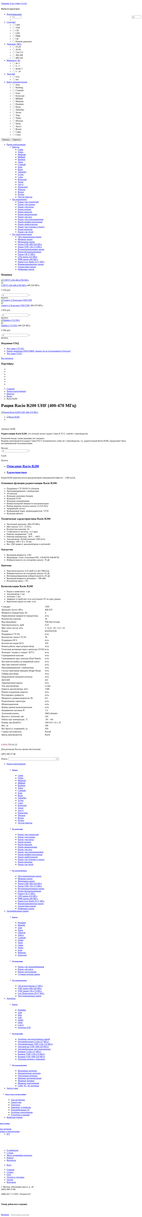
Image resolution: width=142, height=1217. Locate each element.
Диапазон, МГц (14, 44)
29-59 (18, 49)
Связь (18, 132)
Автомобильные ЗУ (20, 1110)
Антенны (11, 998)
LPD (18, 33)
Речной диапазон (24, 41)
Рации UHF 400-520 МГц (30, 883)
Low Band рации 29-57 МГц (31, 993)
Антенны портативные (22, 1112)
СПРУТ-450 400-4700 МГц (13, 285)
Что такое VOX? (14, 353)
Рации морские (25, 844)
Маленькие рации (26, 881)
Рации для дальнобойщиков (31, 967)
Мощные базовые (26, 1080)
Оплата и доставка (15, 1177)
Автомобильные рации (18, 911)
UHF (18, 25)
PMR (18, 36)
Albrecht (21, 932)
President (20, 104)
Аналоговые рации (27, 906)
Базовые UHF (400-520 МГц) (31, 1056)
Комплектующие (15, 1117)
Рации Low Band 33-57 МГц (31, 901)
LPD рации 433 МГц (27, 896)
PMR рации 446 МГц (28, 898)
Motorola (20, 101)
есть (17, 77)
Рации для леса (25, 849)
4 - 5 (18, 66)
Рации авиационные (27, 847)
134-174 (19, 52)
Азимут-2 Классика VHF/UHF (15, 305)
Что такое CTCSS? (15, 348)
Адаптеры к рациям (20, 1115)
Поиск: (4, 759)
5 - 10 (18, 71)
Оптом (10, 1179)
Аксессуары (12, 1088)
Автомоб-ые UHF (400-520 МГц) (33, 1046)
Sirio (20, 1015)
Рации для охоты (26, 839)
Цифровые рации (26, 908)
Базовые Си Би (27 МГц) (29, 1051)
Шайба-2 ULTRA (9, 325)
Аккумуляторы (18, 1100)
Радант (21, 820)
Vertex (18, 118)
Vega (18, 115)
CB (17, 30)
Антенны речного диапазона (31, 1059)
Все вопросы (7, 358)
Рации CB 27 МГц (26, 893)
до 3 (17, 63)
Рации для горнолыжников (30, 852)
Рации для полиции (27, 972)
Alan (17, 85)
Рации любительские (28, 857)
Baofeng (19, 87)
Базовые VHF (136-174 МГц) (31, 1054)
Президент (23, 813)
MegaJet (21, 925)
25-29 (18, 47)
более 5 (19, 69)
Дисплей (11, 74)
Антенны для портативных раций (34, 1039)
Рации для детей (25, 864)
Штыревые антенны (27, 1071)
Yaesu (18, 123)
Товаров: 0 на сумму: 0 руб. (14, 3)
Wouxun (19, 121)
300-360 (19, 55)
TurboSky (20, 110)
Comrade (20, 90)
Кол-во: (4, 448)
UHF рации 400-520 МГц (30, 988)
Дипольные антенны (27, 1076)
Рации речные (24, 842)
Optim (20, 940)
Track (20, 942)
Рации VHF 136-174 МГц (30, 886)
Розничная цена (14, 14)
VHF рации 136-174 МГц (30, 991)
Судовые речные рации (29, 974)
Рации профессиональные (30, 854)
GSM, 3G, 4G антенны (28, 1085)
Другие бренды (25, 823)
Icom (18, 93)
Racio (18, 107)
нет (17, 79)
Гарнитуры (16, 1102)
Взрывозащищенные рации (31, 903)
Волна (18, 129)
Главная (10, 389)
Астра (20, 800)
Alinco (21, 935)
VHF (18, 27)
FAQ (9, 1174)
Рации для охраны (26, 837)
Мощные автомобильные (30, 1078)
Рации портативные (16, 391)
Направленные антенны (29, 1073)
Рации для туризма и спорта (31, 859)
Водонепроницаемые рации (31, 888)
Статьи (10, 1172)
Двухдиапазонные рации (29, 876)
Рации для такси (25, 969)
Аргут (18, 126)
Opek (20, 1022)
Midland (19, 98)
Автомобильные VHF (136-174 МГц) (35, 1044)
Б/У (8, 1134)
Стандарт (11, 22)
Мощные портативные (28, 1083)
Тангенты (15, 1105)
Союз (18, 134)
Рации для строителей (28, 834)
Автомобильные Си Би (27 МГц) (33, 1041)
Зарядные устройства (21, 1107)
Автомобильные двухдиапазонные (34, 1049)
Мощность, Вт (13, 60)
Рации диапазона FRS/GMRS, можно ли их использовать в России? (39, 351)
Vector (18, 112)
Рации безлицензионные (29, 891)
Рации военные (25, 862)
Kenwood (20, 96)
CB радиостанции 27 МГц (30, 986)
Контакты (11, 1182)
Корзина (5, 1214)
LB (17, 39)
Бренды (10, 394)
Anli (20, 1017)
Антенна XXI (24, 1027)
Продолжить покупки (20, 1215)
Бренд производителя (17, 82)
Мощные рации (25, 878)
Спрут (21, 1025)
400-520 (19, 58)
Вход (9, 1165)
